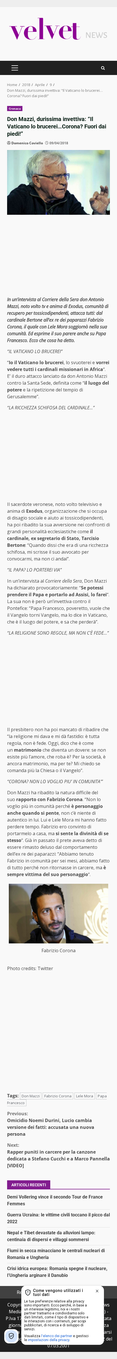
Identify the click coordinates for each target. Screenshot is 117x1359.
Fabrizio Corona (58, 1096)
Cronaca (15, 109)
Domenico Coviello (27, 143)
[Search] (103, 68)
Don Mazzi (31, 1096)
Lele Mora (84, 1096)
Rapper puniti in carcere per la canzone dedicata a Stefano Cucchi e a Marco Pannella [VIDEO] (58, 1155)
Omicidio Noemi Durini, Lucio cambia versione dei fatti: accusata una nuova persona (50, 1123)
